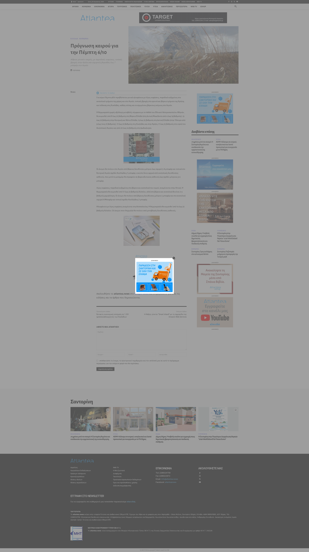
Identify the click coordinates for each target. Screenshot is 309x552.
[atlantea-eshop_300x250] (154, 291)
